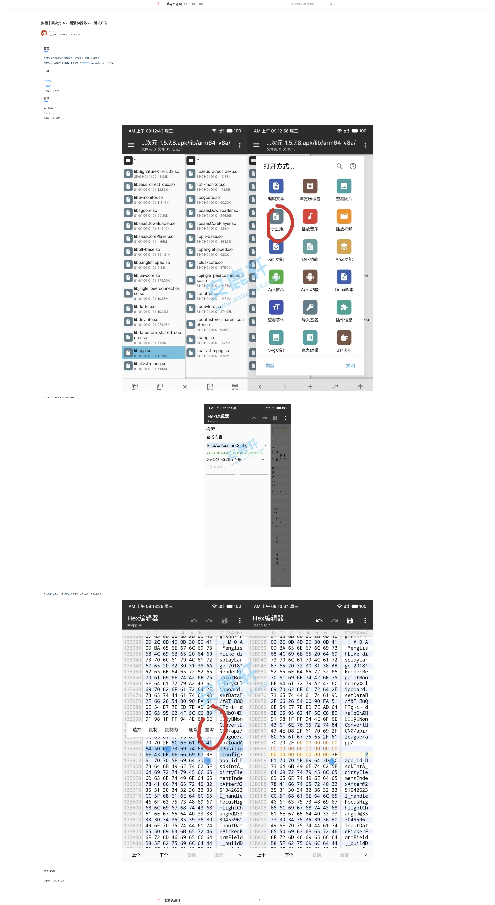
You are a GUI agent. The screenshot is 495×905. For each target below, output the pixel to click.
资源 (193, 4)
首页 (185, 4)
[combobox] (311, 3)
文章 (201, 4)
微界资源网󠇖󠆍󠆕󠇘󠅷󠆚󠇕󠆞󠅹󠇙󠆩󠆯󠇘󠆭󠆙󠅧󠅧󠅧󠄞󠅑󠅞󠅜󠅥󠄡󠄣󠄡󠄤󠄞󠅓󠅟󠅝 (87, 63)
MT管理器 (48, 80)
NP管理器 (47, 85)
